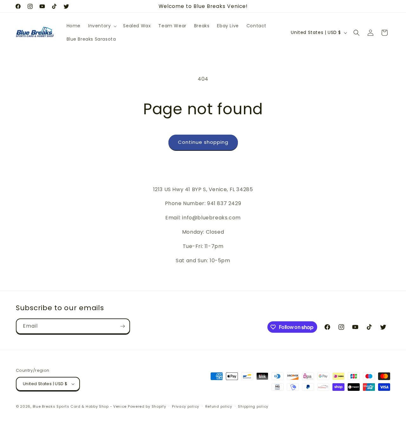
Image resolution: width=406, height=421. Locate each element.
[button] (101, 25)
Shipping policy (253, 406)
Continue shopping (203, 142)
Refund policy (218, 406)
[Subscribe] (122, 326)
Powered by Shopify (147, 406)
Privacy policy (185, 406)
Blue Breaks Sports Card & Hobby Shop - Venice (80, 406)
